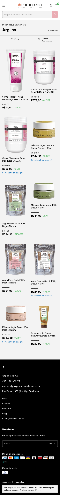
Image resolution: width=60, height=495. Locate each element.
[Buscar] (55, 14)
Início (4, 25)
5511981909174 (10, 376)
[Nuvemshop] (13, 483)
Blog (4, 413)
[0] (56, 5)
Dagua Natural (15, 25)
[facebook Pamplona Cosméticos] (3, 366)
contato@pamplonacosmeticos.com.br (21, 386)
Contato (6, 403)
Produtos (7, 408)
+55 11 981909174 (11, 381)
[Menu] (3, 5)
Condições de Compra (13, 418)
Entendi (38, 490)
